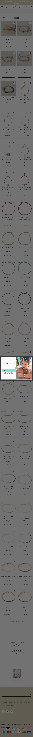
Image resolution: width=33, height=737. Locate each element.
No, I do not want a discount (8, 372)
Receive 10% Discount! (8, 370)
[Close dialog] (31, 358)
